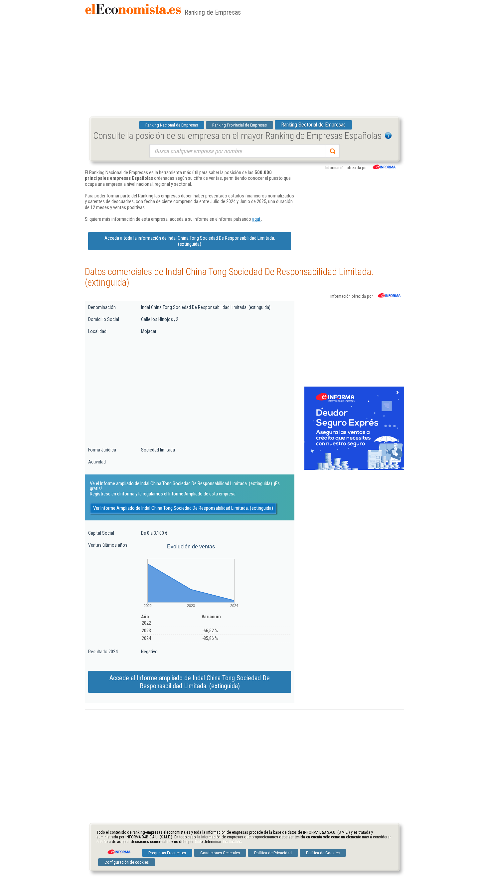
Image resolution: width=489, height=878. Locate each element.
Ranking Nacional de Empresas (171, 125)
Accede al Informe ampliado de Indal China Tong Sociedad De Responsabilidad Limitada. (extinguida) (189, 682)
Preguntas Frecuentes (167, 852)
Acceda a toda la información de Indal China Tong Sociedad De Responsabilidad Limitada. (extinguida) (189, 241)
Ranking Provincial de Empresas (239, 125)
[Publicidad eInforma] (354, 468)
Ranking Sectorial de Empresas (313, 125)
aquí (256, 219)
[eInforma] (118, 849)
